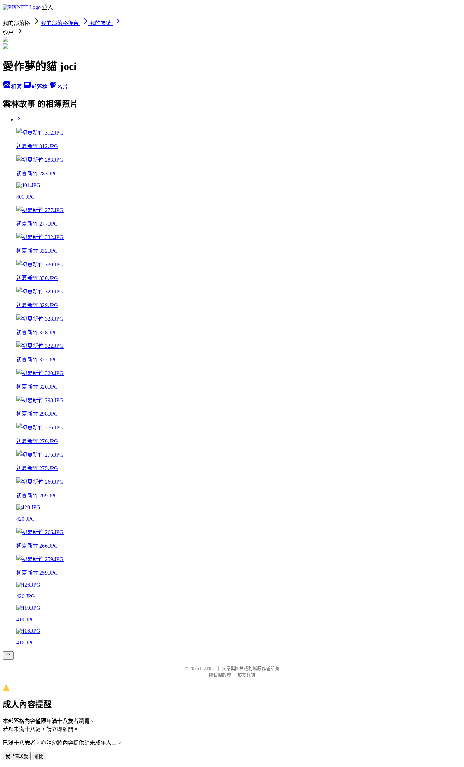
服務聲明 (246, 675)
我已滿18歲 (16, 756)
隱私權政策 (220, 675)
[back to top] (8, 655)
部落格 (40, 87)
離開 (39, 756)
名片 (62, 87)
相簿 (17, 87)
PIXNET (207, 668)
